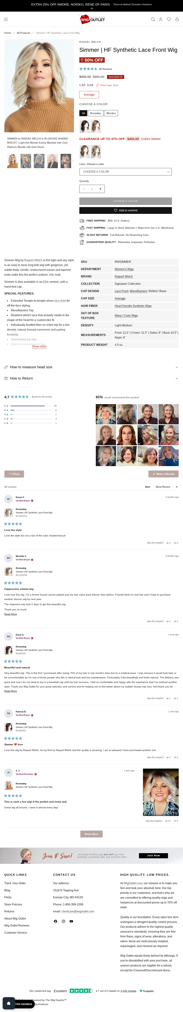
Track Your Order (15, 883)
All (83, 113)
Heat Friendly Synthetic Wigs (133, 305)
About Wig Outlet (15, 918)
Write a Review (166, 475)
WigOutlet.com (133, 883)
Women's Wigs (124, 269)
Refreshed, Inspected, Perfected (120, 242)
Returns (9, 911)
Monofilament (138, 291)
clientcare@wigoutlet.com (77, 911)
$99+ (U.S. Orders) (107, 220)
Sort (148, 486)
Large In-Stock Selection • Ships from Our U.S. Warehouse (130, 227)
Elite (46, 281)
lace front (60, 300)
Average (120, 298)
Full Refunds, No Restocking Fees (117, 234)
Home (7, 32)
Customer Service (15, 932)
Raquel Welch (90, 42)
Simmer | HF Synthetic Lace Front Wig (34, 514)
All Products (23, 32)
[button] (6, 19)
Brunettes (95, 113)
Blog (7, 890)
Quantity (84, 181)
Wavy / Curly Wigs (126, 315)
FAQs (7, 897)
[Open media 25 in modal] (67, 46)
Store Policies (13, 904)
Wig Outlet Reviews (16, 925)
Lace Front (121, 291)
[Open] (9, 1003)
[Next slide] (72, 161)
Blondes (111, 113)
